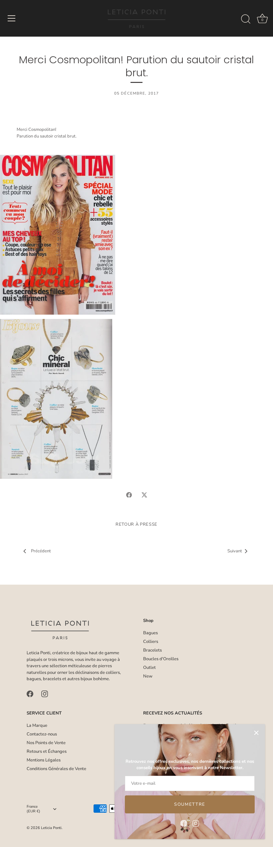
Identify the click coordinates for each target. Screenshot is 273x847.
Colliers (150, 642)
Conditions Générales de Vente (56, 769)
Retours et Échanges (47, 751)
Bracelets (152, 650)
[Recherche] (245, 19)
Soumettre (189, 804)
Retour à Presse (136, 524)
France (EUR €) (33, 809)
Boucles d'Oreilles (160, 659)
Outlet (149, 668)
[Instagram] (195, 823)
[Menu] (11, 18)
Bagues (150, 633)
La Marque (37, 725)
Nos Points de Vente (46, 743)
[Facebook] (183, 823)
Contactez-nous (42, 734)
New (147, 676)
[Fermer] (256, 732)
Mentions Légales (44, 760)
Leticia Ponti (51, 827)
